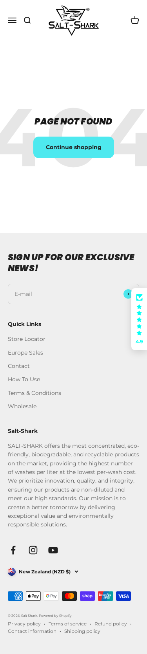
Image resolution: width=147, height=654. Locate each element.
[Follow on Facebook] (13, 550)
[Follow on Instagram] (33, 550)
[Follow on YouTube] (53, 550)
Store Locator (26, 338)
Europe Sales (25, 352)
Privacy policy (24, 624)
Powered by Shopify (55, 616)
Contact (19, 365)
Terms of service (68, 624)
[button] (139, 319)
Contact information (32, 631)
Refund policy (110, 624)
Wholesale (22, 406)
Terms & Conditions (34, 392)
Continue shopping (74, 147)
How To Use (24, 379)
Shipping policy (82, 631)
